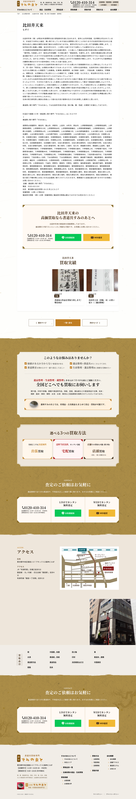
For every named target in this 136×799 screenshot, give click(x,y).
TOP (18, 14)
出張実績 (67, 780)
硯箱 (29, 667)
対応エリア (68, 762)
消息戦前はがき (78, 662)
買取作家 (95, 770)
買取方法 (95, 756)
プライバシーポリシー (112, 794)
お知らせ (113, 769)
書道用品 (53, 662)
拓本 (51, 667)
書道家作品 (31, 662)
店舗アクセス (114, 762)
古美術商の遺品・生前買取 (73, 772)
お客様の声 (68, 784)
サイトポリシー (97, 794)
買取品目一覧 (68, 767)
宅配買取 (96, 762)
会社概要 (113, 759)
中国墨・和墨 (55, 652)
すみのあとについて (71, 759)
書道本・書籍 (99, 657)
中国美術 (97, 662)
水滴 (29, 657)
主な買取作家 (26, 14)
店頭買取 (96, 765)
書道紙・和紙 (55, 657)
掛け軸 (74, 652)
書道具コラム (114, 765)
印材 (73, 657)
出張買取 (96, 759)
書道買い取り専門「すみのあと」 (35, 119)
